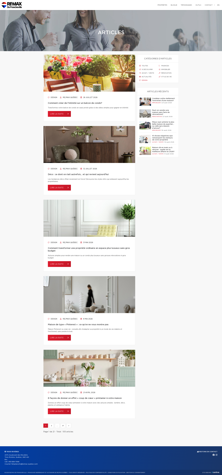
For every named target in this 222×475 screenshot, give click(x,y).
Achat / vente (147, 73)
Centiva (215, 472)
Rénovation (166, 73)
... (57, 425)
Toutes (144, 66)
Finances (165, 66)
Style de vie (166, 77)
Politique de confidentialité (96, 472)
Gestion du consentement (135, 472)
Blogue (174, 5)
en (218, 5)
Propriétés (162, 5)
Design (53, 97)
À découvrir (147, 69)
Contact (209, 5)
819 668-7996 (14, 462)
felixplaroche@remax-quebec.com (24, 464)
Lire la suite (57, 114)
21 (63, 425)
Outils (198, 5)
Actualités (146, 77)
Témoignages (186, 5)
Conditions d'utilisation (116, 472)
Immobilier (165, 69)
